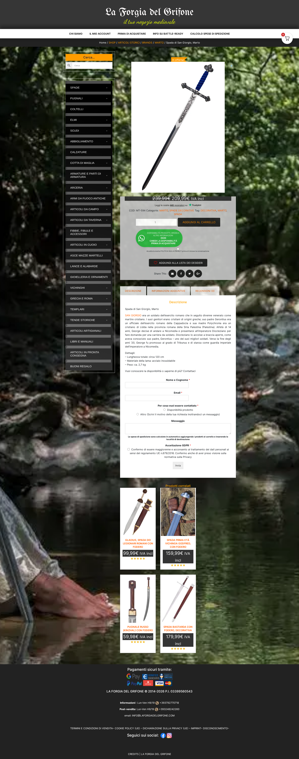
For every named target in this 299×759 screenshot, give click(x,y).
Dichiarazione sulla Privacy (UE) (165, 728)
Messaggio (178, 420)
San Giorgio (133, 315)
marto (222, 210)
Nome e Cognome (178, 379)
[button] (231, 66)
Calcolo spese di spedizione (210, 33)
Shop (112, 42)
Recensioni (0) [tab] (205, 290)
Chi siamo (76, 33)
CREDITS (133, 754)
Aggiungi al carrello (199, 222)
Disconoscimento (215, 728)
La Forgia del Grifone (149, 12)
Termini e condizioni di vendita (91, 728)
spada (178, 214)
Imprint (196, 728)
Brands (147, 42)
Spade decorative (181, 210)
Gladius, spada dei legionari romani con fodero (138, 543)
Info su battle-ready (168, 33)
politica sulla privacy (171, 251)
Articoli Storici (129, 42)
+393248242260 (168, 709)
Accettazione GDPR (178, 445)
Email (178, 392)
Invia (178, 465)
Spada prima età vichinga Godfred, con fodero (178, 543)
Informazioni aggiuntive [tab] (168, 290)
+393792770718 (169, 702)
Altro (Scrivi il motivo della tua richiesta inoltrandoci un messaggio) (180, 414)
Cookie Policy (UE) (127, 728)
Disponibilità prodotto (180, 409)
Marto (159, 42)
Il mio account (100, 33)
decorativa (208, 210)
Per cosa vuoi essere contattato (178, 405)
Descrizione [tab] (133, 290)
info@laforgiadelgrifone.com (153, 715)
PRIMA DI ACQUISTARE (132, 33)
